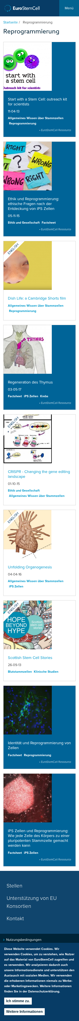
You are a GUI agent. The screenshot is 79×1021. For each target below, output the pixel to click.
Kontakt (15, 918)
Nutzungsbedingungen (23, 940)
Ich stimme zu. (18, 1001)
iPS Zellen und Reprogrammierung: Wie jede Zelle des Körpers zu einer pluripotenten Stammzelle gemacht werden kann (39, 838)
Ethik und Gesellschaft (24, 223)
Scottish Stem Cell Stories (30, 657)
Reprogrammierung (22, 123)
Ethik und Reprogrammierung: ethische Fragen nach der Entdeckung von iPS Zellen (33, 203)
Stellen (14, 886)
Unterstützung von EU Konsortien (32, 902)
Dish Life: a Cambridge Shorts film (37, 298)
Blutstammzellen (20, 672)
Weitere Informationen (24, 1011)
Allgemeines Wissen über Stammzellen (35, 118)
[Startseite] (22, 8)
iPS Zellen (31, 396)
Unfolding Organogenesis (30, 567)
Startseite (10, 22)
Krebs (44, 396)
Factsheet (49, 223)
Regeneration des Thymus (30, 382)
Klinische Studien (46, 672)
